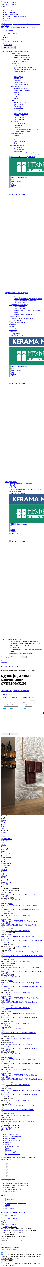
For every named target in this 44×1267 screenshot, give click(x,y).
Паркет (12, 326)
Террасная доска (20, 141)
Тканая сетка (18, 112)
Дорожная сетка (19, 104)
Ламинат (12, 324)
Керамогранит (14, 316)
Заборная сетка (19, 116)
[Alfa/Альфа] (6, 857)
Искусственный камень (18, 305)
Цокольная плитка (20, 303)
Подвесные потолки (16, 335)
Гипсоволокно (19, 149)
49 (10, 892)
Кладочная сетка (20, 102)
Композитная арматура (22, 90)
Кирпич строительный (22, 57)
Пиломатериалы (15, 133)
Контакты (8, 20)
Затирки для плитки (21, 84)
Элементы (6, 694)
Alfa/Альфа (5, 859)
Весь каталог (10, 1192)
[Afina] (3, 820)
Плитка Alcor (6, 853)
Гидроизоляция (19, 71)
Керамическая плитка (17, 322)
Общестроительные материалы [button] (16, 51)
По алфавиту (25, 691)
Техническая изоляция (22, 131)
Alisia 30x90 (5, 865)
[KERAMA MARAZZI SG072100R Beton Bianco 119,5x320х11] (22, 1004)
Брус (15, 143)
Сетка (11, 100)
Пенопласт (18, 127)
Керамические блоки (21, 61)
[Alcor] (3, 851)
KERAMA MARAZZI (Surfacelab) (18, 900)
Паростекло (18, 125)
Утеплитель (13, 122)
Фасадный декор (15, 491)
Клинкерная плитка (16, 295)
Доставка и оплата (12, 14)
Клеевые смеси (19, 82)
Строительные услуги (13, 1189)
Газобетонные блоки (21, 59)
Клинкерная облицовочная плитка (26, 297)
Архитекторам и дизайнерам (15, 16)
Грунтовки (17, 80)
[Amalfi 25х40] (6, 882)
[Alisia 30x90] (6, 863)
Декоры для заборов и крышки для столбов (25, 489)
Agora (3, 834)
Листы (16, 98)
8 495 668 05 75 (18, 28)
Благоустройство (11, 1187)
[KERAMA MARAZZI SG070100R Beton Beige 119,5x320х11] (22, 1112)
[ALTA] (4, 876)
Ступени (12, 487)
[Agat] (3, 826)
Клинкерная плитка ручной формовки (28, 299)
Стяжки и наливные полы (23, 75)
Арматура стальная (21, 88)
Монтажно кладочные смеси (24, 67)
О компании (9, 10)
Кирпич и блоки (15, 53)
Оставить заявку (7, 1260)
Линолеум (13, 330)
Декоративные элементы (23, 314)
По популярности (14, 691)
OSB (15, 137)
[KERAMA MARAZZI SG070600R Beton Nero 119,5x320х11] (22, 1035)
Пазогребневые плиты (22, 55)
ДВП (15, 139)
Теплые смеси (19, 73)
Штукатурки (18, 77)
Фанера (16, 135)
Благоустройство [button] (11, 482)
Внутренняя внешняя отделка (11, 666)
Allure (3, 872)
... (8, 892)
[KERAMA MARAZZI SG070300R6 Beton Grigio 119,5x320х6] (22, 1096)
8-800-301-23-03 (6, 28)
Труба (16, 96)
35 (10, 1129)
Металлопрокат (15, 86)
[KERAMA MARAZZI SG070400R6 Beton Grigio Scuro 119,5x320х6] (22, 1081)
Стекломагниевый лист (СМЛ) (25, 153)
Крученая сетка (19, 117)
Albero (3, 847)
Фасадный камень (20, 309)
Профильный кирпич (17, 493)
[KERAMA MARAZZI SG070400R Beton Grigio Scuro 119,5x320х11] (22, 1065)
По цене (4, 691)
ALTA (3, 878)
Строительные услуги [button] (13, 639)
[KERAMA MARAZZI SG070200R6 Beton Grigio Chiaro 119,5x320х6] (22, 958)
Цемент (16, 65)
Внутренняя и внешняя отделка (16, 1185)
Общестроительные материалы (16, 1183)
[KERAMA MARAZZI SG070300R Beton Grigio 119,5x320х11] (22, 927)
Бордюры (12, 486)
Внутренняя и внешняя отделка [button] (16, 293)
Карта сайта (9, 1208)
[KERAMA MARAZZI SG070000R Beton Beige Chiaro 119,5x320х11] (22, 973)
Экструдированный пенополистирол (27, 129)
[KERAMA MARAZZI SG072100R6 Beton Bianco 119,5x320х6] (22, 1019)
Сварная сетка (19, 106)
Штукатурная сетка (21, 114)
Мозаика (12, 332)
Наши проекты (10, 12)
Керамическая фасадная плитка (25, 301)
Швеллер (17, 92)
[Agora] (4, 832)
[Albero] (4, 845)
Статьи (7, 18)
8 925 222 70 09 (29, 28)
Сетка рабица (18, 108)
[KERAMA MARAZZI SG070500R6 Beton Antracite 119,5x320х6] (22, 911)
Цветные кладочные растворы (25, 69)
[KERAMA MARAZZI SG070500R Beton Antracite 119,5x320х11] (22, 896)
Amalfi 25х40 (5, 884)
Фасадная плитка (20, 307)
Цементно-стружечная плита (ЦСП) (27, 155)
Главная (4, 659)
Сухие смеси (14, 63)
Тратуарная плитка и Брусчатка (20, 484)
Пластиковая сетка (20, 119)
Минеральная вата (20, 123)
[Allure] (4, 870)
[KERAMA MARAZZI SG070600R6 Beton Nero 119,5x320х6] (22, 1050)
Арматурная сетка (20, 110)
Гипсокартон (18, 147)
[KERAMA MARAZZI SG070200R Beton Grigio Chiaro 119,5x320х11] (22, 942)
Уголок (16, 94)
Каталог (4, 663)
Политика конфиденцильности (12, 1230)
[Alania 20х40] (6, 839)
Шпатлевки (18, 79)
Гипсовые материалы (17, 145)
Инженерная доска (16, 328)
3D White (4, 816)
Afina (3, 822)
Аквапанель (18, 151)
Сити (11, 904)
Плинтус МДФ (14, 334)
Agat (2, 828)
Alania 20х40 (5, 841)
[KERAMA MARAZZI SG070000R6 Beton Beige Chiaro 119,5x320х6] (22, 988)
